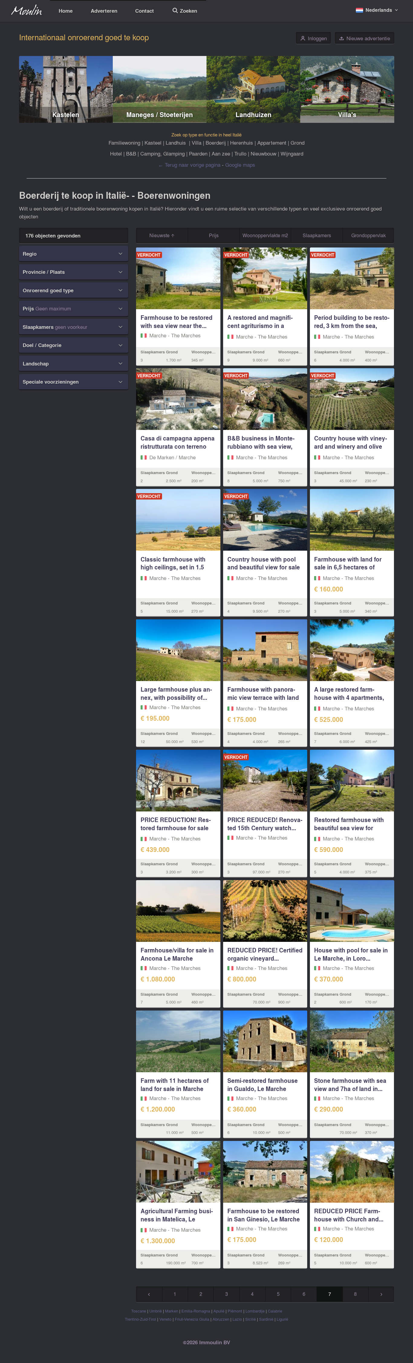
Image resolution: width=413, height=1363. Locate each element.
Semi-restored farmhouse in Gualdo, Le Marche (262, 1084)
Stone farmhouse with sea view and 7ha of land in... (350, 1084)
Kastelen (65, 114)
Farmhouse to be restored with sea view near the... (177, 321)
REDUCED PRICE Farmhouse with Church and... (348, 1215)
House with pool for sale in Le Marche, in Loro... (351, 954)
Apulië (218, 1311)
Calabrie (275, 1311)
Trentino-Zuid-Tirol (140, 1319)
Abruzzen (221, 1319)
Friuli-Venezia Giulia (192, 1319)
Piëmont (235, 1311)
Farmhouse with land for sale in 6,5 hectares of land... (348, 567)
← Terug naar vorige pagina (189, 164)
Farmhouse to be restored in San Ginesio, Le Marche (263, 1215)
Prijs (214, 235)
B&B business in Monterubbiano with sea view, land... (260, 446)
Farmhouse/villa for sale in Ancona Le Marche (177, 954)
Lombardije (255, 1311)
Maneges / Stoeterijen (159, 114)
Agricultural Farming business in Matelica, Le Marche (177, 1219)
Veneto (165, 1319)
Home (66, 10)
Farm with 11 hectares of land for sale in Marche (175, 1084)
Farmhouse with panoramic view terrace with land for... (263, 697)
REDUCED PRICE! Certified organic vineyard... (265, 954)
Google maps (240, 164)
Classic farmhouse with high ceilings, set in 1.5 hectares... (173, 567)
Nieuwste (160, 235)
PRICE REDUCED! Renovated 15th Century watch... (264, 823)
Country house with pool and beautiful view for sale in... (263, 567)
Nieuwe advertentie (364, 38)
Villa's (347, 114)
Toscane (138, 1311)
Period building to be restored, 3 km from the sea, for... (351, 325)
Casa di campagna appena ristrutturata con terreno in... (178, 446)
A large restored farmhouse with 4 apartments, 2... (349, 697)
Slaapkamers (317, 235)
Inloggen (313, 38)
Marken (171, 1311)
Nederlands (379, 9)
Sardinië (266, 1319)
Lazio (237, 1319)
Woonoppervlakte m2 (265, 235)
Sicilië (250, 1319)
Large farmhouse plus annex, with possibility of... (176, 693)
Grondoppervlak (368, 235)
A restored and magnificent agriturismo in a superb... (260, 325)
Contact (144, 10)
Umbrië (155, 1311)
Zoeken (184, 11)
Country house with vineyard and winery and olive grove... (350, 446)
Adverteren (104, 10)
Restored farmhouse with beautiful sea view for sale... (349, 827)
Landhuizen (254, 114)
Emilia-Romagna (195, 1311)
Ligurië (282, 1319)
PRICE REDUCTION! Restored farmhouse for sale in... (176, 827)
